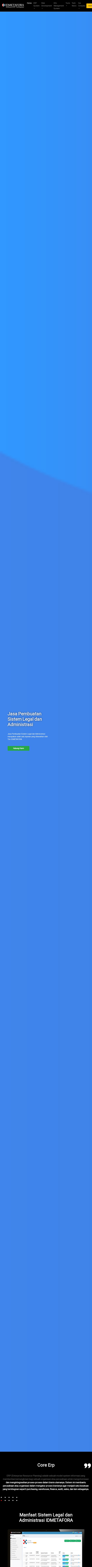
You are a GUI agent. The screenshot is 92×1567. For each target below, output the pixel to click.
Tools (68, 3)
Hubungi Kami (18, 748)
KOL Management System (59, 5)
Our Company (81, 4)
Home (30, 3)
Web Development (46, 4)
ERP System (36, 4)
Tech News (74, 4)
